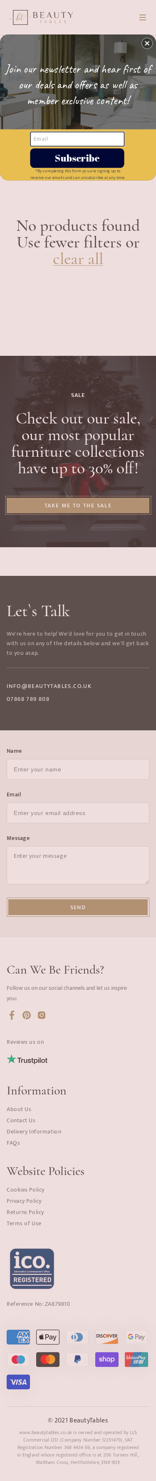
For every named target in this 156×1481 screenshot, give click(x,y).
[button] (147, 43)
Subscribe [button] (77, 157)
